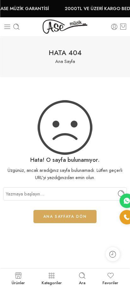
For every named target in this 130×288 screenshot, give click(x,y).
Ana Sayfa (65, 61)
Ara (82, 282)
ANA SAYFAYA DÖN (65, 216)
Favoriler (110, 282)
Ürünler (18, 282)
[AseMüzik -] (65, 27)
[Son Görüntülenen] (113, 254)
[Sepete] (123, 27)
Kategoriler (52, 282)
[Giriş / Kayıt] (114, 27)
